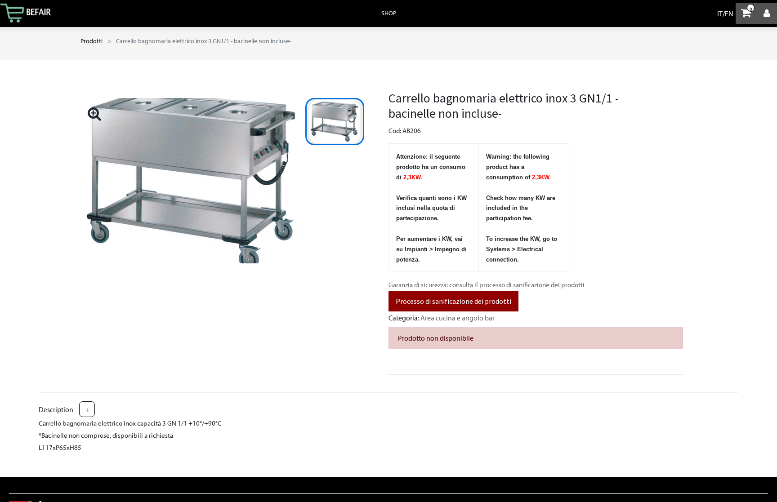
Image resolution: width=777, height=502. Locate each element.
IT (720, 13)
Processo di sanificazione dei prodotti (453, 301)
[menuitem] (388, 13)
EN (729, 13)
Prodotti (91, 41)
